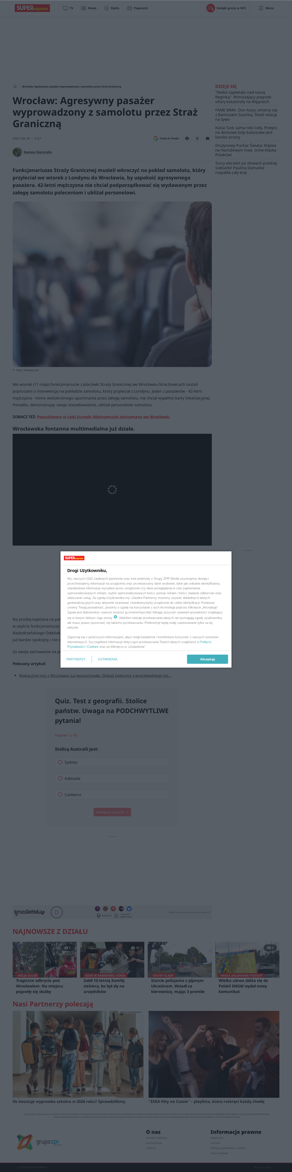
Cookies (93, 646)
